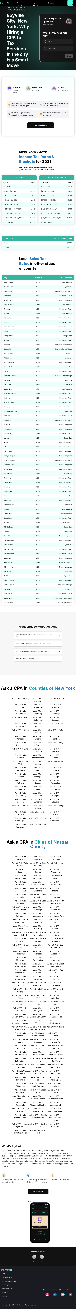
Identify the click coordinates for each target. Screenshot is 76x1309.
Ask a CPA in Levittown (20, 858)
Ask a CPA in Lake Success (38, 1040)
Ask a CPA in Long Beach (20, 870)
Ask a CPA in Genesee (20, 737)
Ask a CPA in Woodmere (38, 914)
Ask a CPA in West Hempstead (38, 895)
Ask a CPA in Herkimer (20, 743)
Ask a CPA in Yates (38, 824)
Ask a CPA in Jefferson (38, 743)
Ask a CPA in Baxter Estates (20, 1097)
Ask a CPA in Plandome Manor (55, 1110)
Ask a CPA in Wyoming (20, 825)
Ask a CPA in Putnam (20, 781)
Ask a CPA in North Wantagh (55, 940)
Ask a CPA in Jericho (55, 933)
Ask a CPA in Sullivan (38, 806)
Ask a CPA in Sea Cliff (38, 996)
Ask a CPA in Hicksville (55, 858)
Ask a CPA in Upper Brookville (20, 1072)
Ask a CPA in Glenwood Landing (20, 1021)
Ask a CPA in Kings (56, 742)
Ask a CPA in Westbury (38, 927)
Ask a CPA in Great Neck (20, 946)
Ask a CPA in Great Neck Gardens (38, 1084)
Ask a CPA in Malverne (20, 958)
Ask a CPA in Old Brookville (38, 1066)
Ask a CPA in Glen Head (38, 1003)
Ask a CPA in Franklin (38, 731)
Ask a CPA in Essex (20, 730)
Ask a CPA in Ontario (38, 769)
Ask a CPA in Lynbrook (55, 895)
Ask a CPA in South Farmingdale (38, 933)
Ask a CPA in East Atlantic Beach (55, 1066)
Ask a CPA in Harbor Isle (20, 1078)
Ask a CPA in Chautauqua (20, 712)
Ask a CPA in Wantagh (38, 908)
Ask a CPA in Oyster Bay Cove (55, 1059)
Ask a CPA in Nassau (55, 756)
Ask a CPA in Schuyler (55, 794)
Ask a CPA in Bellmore (38, 921)
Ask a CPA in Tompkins (20, 813)
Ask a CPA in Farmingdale (38, 958)
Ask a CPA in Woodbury (55, 952)
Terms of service (7, 1288)
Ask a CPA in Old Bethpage (20, 990)
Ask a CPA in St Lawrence (38, 800)
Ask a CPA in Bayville (55, 977)
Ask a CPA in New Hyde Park (55, 946)
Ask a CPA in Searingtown (37, 1009)
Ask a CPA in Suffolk (20, 805)
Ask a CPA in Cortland (55, 718)
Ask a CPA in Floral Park (55, 921)
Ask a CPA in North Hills (55, 990)
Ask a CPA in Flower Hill (55, 1003)
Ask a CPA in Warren (55, 813)
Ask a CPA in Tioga (56, 805)
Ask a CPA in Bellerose (20, 1091)
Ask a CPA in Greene (38, 737)
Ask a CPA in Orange (55, 769)
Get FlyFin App (38, 1192)
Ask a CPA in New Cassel (20, 927)
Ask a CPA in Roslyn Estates (38, 1072)
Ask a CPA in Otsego (55, 775)
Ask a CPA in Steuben (55, 800)
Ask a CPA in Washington (20, 819)
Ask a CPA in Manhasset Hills (56, 1015)
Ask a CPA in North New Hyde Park (20, 933)
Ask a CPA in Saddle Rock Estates (38, 1116)
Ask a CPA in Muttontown (55, 1021)
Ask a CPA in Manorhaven (20, 977)
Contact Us (5, 1292)
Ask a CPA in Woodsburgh (55, 1103)
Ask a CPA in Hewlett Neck (20, 1116)
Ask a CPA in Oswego (38, 775)
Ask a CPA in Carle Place (20, 996)
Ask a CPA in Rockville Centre (38, 883)
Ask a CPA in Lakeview (55, 984)
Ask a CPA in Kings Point (38, 990)
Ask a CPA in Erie (55, 724)
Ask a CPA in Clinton (20, 717)
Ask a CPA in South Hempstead (20, 1028)
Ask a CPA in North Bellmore (38, 889)
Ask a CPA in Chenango (55, 712)
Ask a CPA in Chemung (38, 712)
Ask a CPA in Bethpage (20, 914)
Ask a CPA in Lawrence (38, 977)
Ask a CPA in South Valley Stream (38, 984)
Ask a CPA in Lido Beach (55, 1034)
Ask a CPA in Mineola (20, 895)
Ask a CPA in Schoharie (38, 794)
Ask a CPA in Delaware (20, 725)
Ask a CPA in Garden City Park (20, 965)
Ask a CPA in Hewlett (38, 971)
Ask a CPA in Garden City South (38, 1015)
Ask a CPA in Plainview (20, 883)
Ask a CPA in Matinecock (38, 1110)
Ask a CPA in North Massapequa (55, 902)
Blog (3, 1274)
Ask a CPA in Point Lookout (56, 1084)
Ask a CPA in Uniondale (55, 870)
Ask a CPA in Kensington (55, 1078)
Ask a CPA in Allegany (38, 699)
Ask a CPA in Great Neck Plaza (55, 965)
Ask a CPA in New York (20, 762)
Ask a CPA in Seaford (55, 927)
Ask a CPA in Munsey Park (55, 1040)
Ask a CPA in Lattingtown (20, 1059)
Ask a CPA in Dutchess (38, 725)
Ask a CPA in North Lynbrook (20, 1125)
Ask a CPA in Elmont (56, 863)
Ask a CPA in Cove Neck (38, 1131)
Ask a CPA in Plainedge (38, 952)
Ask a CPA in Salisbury (20, 940)
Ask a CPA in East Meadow (38, 864)
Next (69, 56)
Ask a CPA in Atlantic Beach (55, 1072)
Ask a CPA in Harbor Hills (55, 1125)
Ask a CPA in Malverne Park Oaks (55, 1117)
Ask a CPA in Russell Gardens (56, 1097)
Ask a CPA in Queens (38, 781)
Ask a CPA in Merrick (55, 889)
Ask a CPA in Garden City (55, 883)
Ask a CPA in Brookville (20, 1034)
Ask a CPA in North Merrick (38, 940)
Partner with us (6, 1277)
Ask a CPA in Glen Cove (55, 877)
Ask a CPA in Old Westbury (20, 1009)
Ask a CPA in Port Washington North (38, 1028)
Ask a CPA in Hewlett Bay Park (20, 1131)
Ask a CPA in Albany (20, 698)
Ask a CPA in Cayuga (55, 706)
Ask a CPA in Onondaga (20, 769)
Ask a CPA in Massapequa (20, 889)
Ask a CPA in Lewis (20, 749)
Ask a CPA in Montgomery (38, 756)
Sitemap (4, 1296)
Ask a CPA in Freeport (38, 858)
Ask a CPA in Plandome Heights (38, 1103)
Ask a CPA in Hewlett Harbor (38, 1097)
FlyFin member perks (8, 1281)
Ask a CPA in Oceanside (38, 877)
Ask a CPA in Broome (20, 706)
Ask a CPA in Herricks (55, 1009)
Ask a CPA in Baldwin (38, 870)
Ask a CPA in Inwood (38, 946)
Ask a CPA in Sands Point (38, 1047)
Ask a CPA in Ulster (38, 812)
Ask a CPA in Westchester (55, 819)
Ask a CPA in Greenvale (20, 1103)
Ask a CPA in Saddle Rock (38, 1091)
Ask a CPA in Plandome (20, 1084)
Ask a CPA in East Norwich (20, 1040)
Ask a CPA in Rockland (38, 788)
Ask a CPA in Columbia (38, 718)
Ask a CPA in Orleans (20, 775)
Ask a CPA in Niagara (38, 762)
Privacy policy (6, 1285)
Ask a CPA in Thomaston (20, 1047)
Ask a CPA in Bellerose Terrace (55, 1053)
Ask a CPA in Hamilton (55, 737)
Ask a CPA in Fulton (55, 730)
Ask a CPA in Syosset (20, 902)
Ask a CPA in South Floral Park (20, 1066)
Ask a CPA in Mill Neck (55, 1091)
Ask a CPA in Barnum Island (20, 1053)
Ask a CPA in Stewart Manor (38, 1053)
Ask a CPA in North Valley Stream (20, 908)
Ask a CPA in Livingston (38, 750)
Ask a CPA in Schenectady (20, 794)
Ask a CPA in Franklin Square (20, 877)
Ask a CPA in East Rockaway (20, 952)
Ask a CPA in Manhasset (55, 958)
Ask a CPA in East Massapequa (38, 902)
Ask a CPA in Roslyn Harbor (20, 1110)
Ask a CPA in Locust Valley (38, 1021)
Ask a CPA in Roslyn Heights (20, 984)
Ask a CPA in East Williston (55, 1047)
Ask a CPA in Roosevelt (55, 908)
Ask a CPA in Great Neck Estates (38, 1034)
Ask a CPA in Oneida (56, 761)
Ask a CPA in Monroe (20, 756)
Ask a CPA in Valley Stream (20, 864)
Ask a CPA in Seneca (20, 800)
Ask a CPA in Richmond (20, 788)
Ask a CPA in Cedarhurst (20, 971)
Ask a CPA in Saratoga (55, 788)
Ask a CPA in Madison (55, 750)
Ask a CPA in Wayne (38, 818)
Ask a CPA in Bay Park (38, 1078)
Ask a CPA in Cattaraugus (38, 706)
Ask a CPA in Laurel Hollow (37, 1059)
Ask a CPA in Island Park (20, 1003)
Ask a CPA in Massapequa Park (56, 914)
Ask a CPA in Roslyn (55, 1027)
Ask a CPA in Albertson (55, 996)
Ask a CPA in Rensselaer (55, 781)
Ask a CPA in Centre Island (38, 1125)
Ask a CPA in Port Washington (20, 921)
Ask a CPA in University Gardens (20, 1015)
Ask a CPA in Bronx (55, 698)
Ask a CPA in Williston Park (38, 965)
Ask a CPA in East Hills (55, 971)
